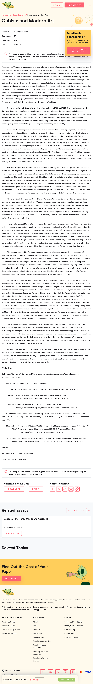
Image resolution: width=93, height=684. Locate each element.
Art (15, 40)
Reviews (36, 630)
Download (14, 489)
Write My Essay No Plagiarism (40, 653)
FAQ (35, 626)
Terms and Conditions (73, 622)
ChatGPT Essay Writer (11, 630)
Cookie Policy (69, 630)
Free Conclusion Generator (39, 646)
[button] (74, 510)
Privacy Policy (69, 633)
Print (35, 489)
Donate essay (38, 637)
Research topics (8, 626)
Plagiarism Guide (8, 622)
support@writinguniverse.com (18, 675)
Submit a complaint (72, 637)
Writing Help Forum (9, 633)
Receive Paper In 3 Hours (78, 50)
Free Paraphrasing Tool (42, 641)
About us (36, 622)
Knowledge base (12, 618)
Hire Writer (74, 5)
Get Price (11, 579)
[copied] (77, 489)
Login (56, 5)
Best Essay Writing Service (40, 659)
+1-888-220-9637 (12, 670)
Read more (12, 533)
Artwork (17, 45)
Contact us (37, 633)
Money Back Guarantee (73, 626)
